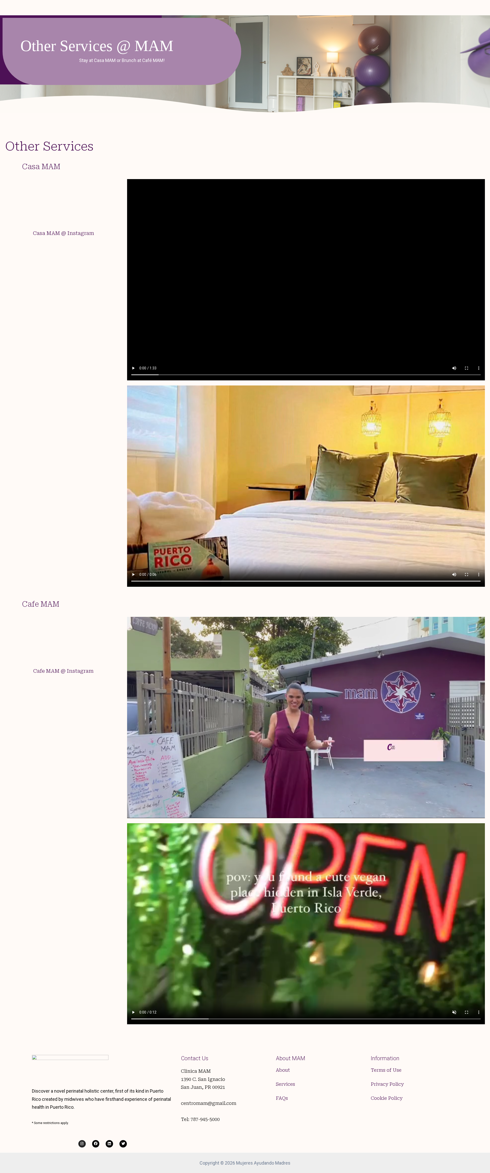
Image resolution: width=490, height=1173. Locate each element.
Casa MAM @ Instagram (63, 233)
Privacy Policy (387, 1084)
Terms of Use (386, 1070)
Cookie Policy (386, 1098)
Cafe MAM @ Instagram (63, 671)
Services (285, 1084)
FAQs (282, 1098)
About (283, 1070)
